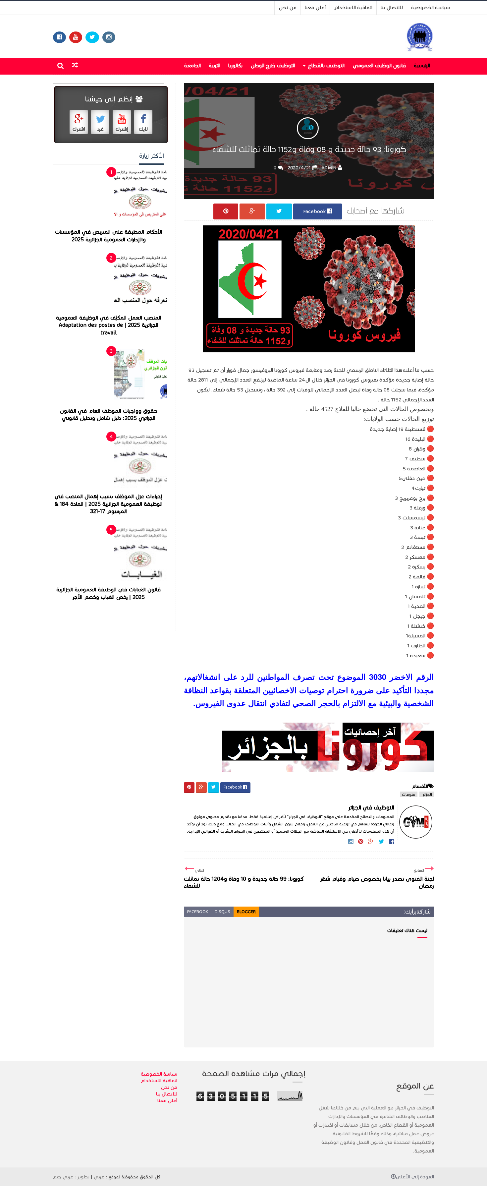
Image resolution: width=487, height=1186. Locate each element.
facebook (197, 912)
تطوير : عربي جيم (71, 1177)
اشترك (79, 129)
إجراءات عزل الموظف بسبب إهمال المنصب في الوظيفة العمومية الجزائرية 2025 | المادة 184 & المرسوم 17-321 (109, 504)
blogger (246, 912)
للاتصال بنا (392, 7)
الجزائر (426, 794)
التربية (214, 65)
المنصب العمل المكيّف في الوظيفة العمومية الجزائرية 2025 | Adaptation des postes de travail (108, 325)
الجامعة (192, 65)
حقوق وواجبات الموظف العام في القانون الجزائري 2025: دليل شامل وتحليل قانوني (108, 415)
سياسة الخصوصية (430, 7)
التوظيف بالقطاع (326, 65)
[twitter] (92, 37)
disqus (222, 912)
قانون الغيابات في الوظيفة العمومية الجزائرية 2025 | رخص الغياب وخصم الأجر (108, 593)
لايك (143, 129)
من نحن (288, 7)
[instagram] (108, 37)
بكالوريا (235, 65)
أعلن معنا (315, 7)
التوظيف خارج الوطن (272, 65)
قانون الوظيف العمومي (379, 65)
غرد (100, 129)
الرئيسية (422, 65)
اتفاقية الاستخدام (353, 7)
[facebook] (59, 37)
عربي (99, 1177)
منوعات (408, 794)
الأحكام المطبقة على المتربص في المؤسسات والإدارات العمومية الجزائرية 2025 (108, 236)
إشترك (122, 129)
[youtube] (75, 37)
